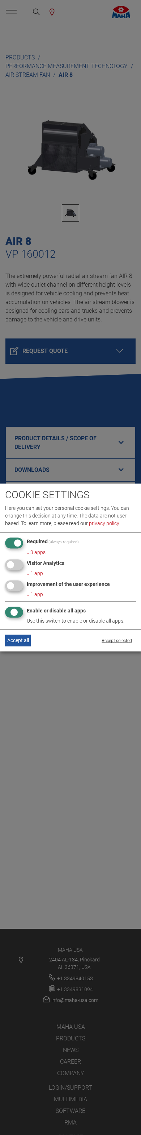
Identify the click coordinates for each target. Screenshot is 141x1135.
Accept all (18, 640)
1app (35, 573)
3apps (36, 552)
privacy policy (104, 523)
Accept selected (117, 640)
